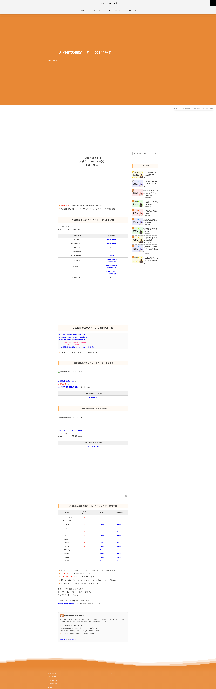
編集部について (64, 639)
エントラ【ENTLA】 (108, 3)
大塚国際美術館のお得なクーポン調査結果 (74, 337)
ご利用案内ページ (93, 397)
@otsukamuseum (111, 259)
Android (119, 524)
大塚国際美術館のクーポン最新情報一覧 (73, 339)
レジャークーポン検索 (93, 446)
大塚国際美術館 (111, 239)
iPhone (102, 524)
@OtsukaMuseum (111, 265)
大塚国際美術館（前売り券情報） (68, 387)
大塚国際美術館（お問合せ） (67, 603)
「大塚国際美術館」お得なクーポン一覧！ (74, 334)
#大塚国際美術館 (111, 261)
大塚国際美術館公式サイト (66, 381)
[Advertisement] (55, 131)
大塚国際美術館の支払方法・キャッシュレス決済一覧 (77, 347)
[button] (213, 3)
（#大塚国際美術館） (111, 274)
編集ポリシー (72, 639)
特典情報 (111, 255)
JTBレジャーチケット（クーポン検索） (70, 430)
